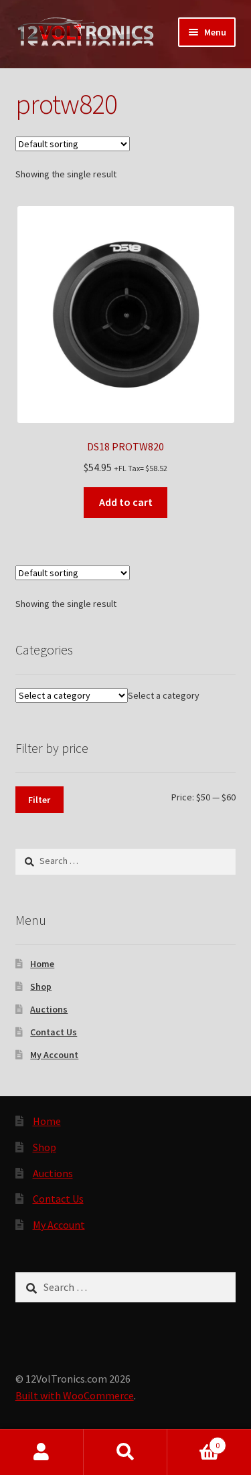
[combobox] (163, 695)
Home (42, 964)
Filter (39, 800)
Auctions (49, 1009)
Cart (193, 1440)
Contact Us (53, 1032)
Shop (41, 986)
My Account (54, 1055)
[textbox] (163, 695)
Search (125, 1452)
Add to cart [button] (126, 502)
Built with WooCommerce (74, 1395)
